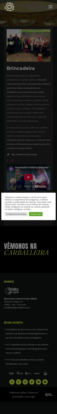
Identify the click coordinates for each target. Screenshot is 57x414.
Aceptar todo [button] (36, 214)
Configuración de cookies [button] (16, 214)
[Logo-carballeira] (9, 3)
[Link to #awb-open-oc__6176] (50, 7)
